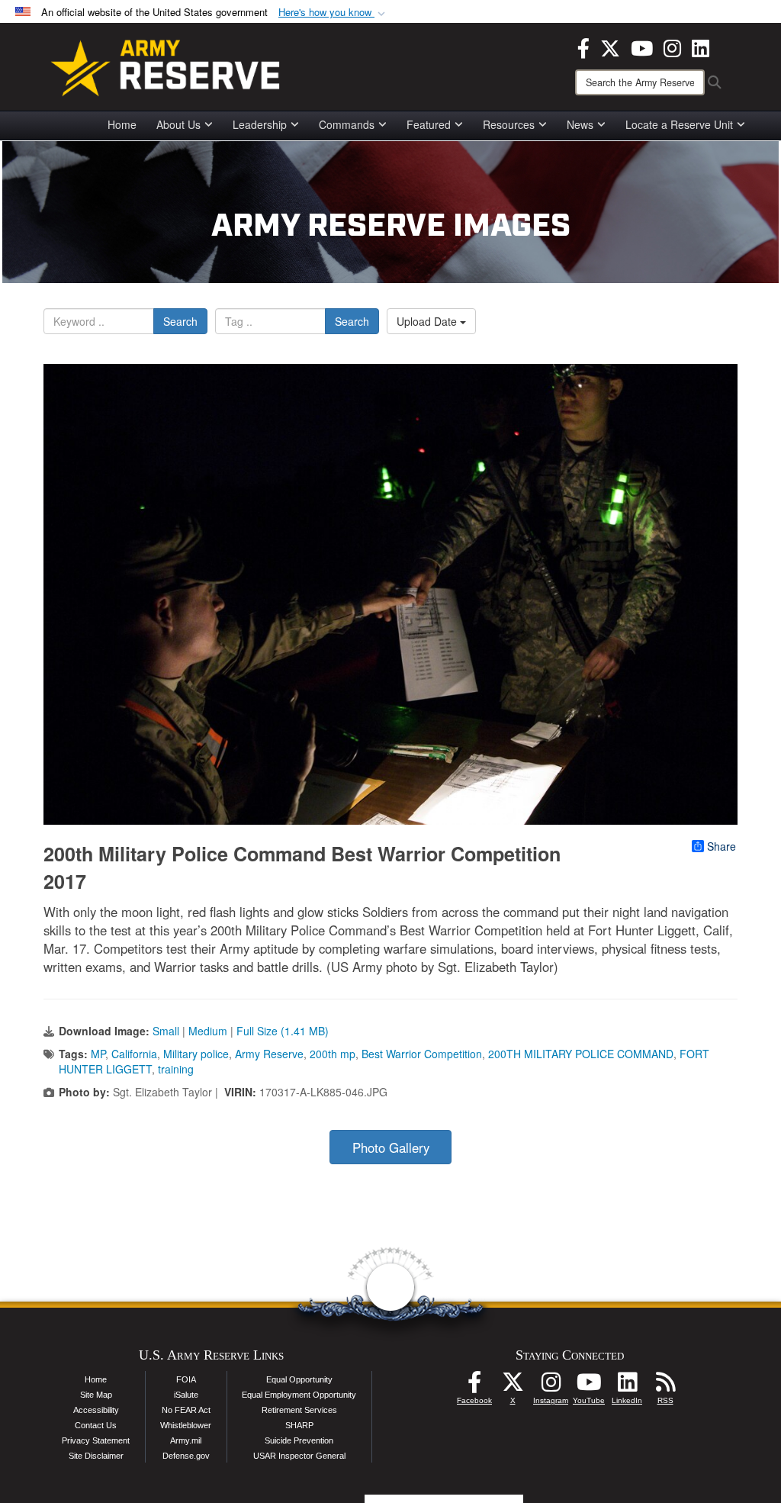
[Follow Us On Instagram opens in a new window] (551, 1386)
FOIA (186, 1379)
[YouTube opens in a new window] (642, 46)
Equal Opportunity (299, 1379)
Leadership (260, 124)
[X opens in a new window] (610, 46)
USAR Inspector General (299, 1455)
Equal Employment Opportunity (299, 1394)
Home (122, 124)
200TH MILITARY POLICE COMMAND (580, 1053)
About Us (178, 124)
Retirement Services (299, 1409)
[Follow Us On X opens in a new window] (512, 1386)
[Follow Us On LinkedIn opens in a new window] (627, 1386)
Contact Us (96, 1425)
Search (180, 321)
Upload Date (428, 321)
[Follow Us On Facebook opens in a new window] (474, 1386)
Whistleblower (185, 1425)
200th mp (332, 1053)
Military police (196, 1053)
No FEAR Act (186, 1409)
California (134, 1053)
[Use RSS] (665, 1386)
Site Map (96, 1394)
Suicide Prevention (299, 1440)
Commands (346, 124)
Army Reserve (269, 1053)
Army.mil (185, 1440)
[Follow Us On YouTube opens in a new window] (589, 1386)
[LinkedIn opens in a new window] (700, 46)
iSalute (186, 1394)
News (580, 124)
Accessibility (96, 1409)
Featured (429, 124)
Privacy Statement (96, 1440)
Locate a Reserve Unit (679, 124)
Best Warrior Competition (422, 1053)
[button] (333, 13)
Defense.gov (186, 1455)
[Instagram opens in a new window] (672, 46)
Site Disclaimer (96, 1455)
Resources (509, 124)
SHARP (299, 1425)
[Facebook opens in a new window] (583, 46)
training (176, 1069)
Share (721, 846)
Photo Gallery (390, 1147)
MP (98, 1053)
